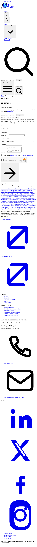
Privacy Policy (14, 155)
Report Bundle (8, 38)
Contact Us (7, 40)
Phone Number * (5, 138)
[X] (20, 466)
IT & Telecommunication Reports (13, 309)
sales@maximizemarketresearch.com (14, 397)
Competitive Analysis (10, 299)
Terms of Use (7, 536)
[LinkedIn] (20, 434)
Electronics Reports (9, 310)
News (5, 24)
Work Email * (4, 135)
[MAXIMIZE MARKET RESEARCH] (7, 5)
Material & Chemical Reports (12, 312)
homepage (10, 111)
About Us (6, 296)
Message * (3, 152)
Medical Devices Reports (11, 315)
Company (3, 144)
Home (5, 11)
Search (19, 80)
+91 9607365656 (9, 364)
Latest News (7, 302)
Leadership (7, 298)
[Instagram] (20, 530)
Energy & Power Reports (11, 313)
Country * (3, 141)
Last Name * (4, 132)
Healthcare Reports (9, 307)
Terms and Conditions (27, 155)
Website (3, 125)
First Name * (4, 129)
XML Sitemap (8, 538)
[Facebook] (20, 498)
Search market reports (6, 43)
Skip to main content (6, 1)
